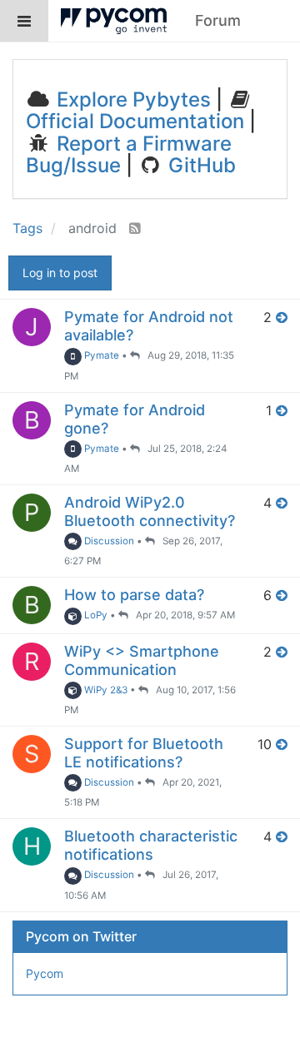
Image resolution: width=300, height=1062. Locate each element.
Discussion (108, 541)
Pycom (44, 973)
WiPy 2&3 (105, 690)
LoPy (95, 615)
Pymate (100, 355)
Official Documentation (135, 121)
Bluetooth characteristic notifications (151, 845)
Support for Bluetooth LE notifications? (143, 753)
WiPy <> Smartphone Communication (141, 660)
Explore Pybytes (131, 99)
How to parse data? (134, 594)
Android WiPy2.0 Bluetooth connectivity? (149, 511)
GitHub (199, 165)
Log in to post (60, 273)
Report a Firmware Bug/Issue (129, 154)
